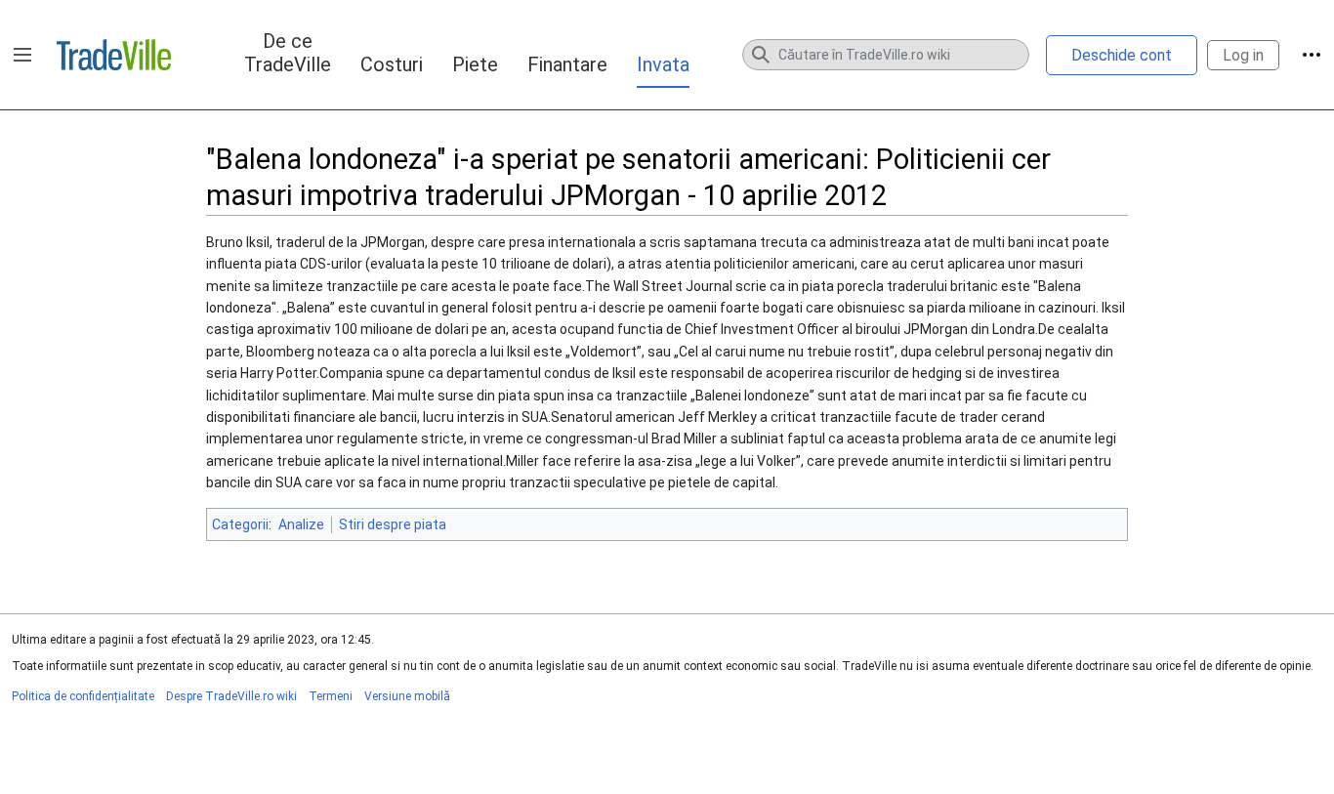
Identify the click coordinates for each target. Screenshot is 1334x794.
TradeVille (114, 54)
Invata (663, 64)
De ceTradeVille (287, 52)
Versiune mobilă (407, 696)
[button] (22, 54)
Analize (301, 524)
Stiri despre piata (392, 524)
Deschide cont (1121, 55)
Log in (1243, 55)
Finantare (567, 64)
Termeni (331, 696)
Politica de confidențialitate (83, 696)
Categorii (240, 524)
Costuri (391, 64)
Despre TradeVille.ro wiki (231, 696)
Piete (475, 64)
